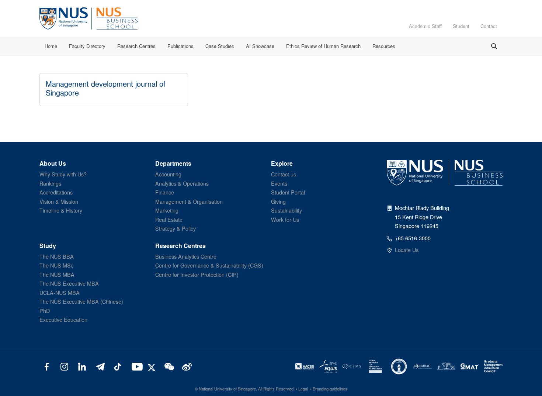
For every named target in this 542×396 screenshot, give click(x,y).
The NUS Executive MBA (69, 283)
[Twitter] (152, 366)
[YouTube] (135, 366)
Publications (180, 45)
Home (51, 45)
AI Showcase (260, 45)
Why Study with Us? (63, 174)
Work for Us (285, 219)
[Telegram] (100, 366)
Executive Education (63, 319)
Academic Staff (425, 26)
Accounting (168, 174)
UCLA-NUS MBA (59, 292)
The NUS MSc (56, 265)
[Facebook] (46, 366)
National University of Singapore (227, 389)
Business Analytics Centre (185, 256)
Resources (383, 45)
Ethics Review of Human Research (323, 45)
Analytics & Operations (182, 183)
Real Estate (169, 219)
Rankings (50, 183)
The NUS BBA (56, 256)
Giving (278, 201)
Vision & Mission (58, 201)
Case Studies (219, 45)
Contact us (283, 174)
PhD (44, 310)
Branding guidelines (330, 389)
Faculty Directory (87, 45)
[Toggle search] (494, 46)
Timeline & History (60, 210)
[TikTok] (117, 366)
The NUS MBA (56, 274)
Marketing (166, 210)
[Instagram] (64, 366)
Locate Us (406, 250)
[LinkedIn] (82, 366)
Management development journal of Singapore (106, 88)
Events (279, 183)
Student (461, 26)
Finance (164, 192)
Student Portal (288, 192)
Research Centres (136, 45)
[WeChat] (168, 366)
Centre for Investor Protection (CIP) (197, 274)
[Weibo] (186, 366)
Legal (303, 389)
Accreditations (56, 192)
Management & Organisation (189, 201)
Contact (488, 26)
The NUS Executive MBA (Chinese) (81, 301)
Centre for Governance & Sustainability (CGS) (209, 265)
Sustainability (286, 210)
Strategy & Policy (175, 228)
